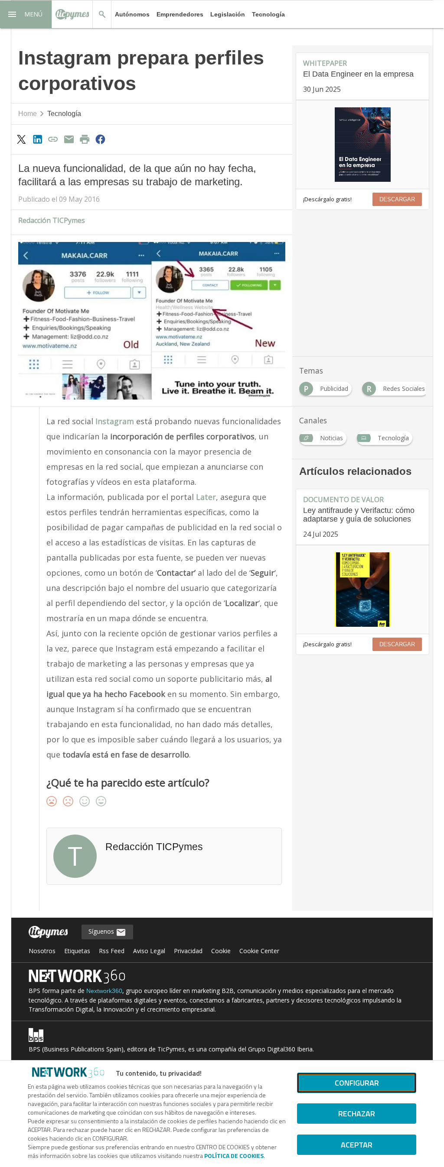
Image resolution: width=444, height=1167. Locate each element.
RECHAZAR (356, 1113)
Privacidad (188, 951)
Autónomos (132, 14)
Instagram (115, 421)
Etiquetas (77, 951)
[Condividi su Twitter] (22, 139)
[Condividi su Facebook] (101, 139)
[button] (26, 14)
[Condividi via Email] (69, 139)
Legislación (227, 14)
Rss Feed (111, 951)
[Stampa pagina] (84, 139)
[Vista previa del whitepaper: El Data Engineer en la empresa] (362, 144)
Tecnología (268, 14)
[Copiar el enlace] (53, 139)
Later (206, 497)
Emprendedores (180, 14)
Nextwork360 (104, 990)
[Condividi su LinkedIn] (37, 139)
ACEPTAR (356, 1145)
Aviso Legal (149, 951)
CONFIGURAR (357, 1083)
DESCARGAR (397, 199)
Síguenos (102, 931)
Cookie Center (259, 951)
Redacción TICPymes (51, 220)
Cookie (221, 951)
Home (27, 113)
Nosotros (42, 951)
